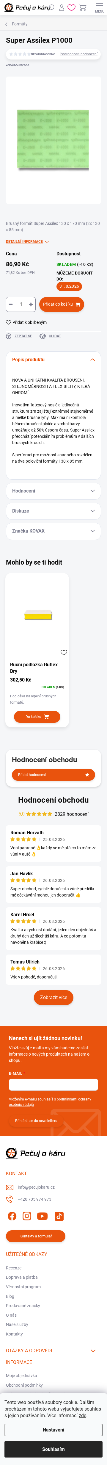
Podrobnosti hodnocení (78, 54)
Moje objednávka (21, 1375)
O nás (11, 1315)
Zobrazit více (53, 997)
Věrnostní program (23, 1286)
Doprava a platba (22, 1277)
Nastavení (53, 1430)
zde (82, 1415)
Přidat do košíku (58, 304)
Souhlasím (53, 1449)
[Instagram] (26, 1215)
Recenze (13, 1268)
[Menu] (99, 7)
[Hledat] (51, 7)
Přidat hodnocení (32, 775)
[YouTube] (42, 1215)
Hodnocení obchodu (53, 799)
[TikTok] (58, 1215)
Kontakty (14, 1334)
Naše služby (17, 1324)
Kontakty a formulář (36, 1236)
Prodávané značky (23, 1305)
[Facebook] (11, 1215)
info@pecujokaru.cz (36, 1187)
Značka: (17, 64)
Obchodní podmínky (24, 1385)
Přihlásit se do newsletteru (36, 1121)
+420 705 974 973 (34, 1199)
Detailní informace (24, 242)
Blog (10, 1296)
